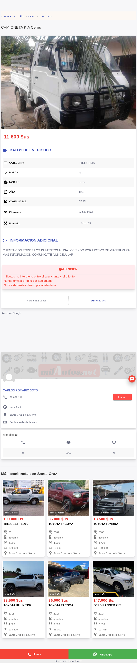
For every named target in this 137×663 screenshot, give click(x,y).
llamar (122, 397)
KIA (22, 16)
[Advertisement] (68, 332)
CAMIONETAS (8, 16)
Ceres (31, 16)
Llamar (34, 654)
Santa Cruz (45, 16)
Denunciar (98, 300)
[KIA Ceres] (68, 82)
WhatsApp (105, 654)
